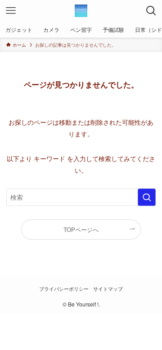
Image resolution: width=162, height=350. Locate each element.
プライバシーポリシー (64, 288)
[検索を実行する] (147, 197)
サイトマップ (108, 288)
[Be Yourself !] (81, 11)
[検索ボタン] (151, 11)
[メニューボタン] (11, 11)
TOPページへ (81, 229)
